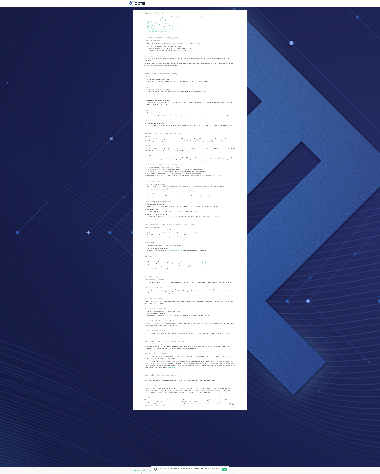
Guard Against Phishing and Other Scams (158, 24)
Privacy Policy (171, 367)
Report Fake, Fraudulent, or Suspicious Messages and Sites (163, 26)
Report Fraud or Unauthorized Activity (157, 22)
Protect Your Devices (153, 28)
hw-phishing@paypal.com (175, 235)
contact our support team (191, 237)
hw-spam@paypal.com (175, 250)
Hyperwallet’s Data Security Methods (157, 32)
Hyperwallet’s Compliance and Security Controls (160, 30)
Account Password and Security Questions (159, 20)
